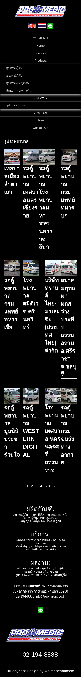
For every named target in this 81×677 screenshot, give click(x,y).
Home (40, 45)
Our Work (40, 98)
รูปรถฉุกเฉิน (43, 568)
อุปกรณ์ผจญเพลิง (17, 83)
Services (40, 53)
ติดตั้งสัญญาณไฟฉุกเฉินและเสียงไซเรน (41, 546)
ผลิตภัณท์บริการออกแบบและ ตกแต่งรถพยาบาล (40, 541)
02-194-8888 (40, 654)
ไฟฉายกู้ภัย (54, 521)
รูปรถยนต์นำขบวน (27, 574)
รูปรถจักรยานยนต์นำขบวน (41, 571)
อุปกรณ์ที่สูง (31, 517)
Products (40, 60)
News (40, 120)
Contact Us (40, 128)
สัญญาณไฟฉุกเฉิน (18, 90)
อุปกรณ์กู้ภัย (14, 75)
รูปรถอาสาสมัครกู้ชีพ (54, 574)
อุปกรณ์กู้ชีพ (14, 68)
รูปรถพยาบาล (15, 105)
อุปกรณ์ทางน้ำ (49, 517)
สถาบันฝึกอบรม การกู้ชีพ (41, 549)
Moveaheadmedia (59, 671)
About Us (40, 113)
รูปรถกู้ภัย (58, 568)
